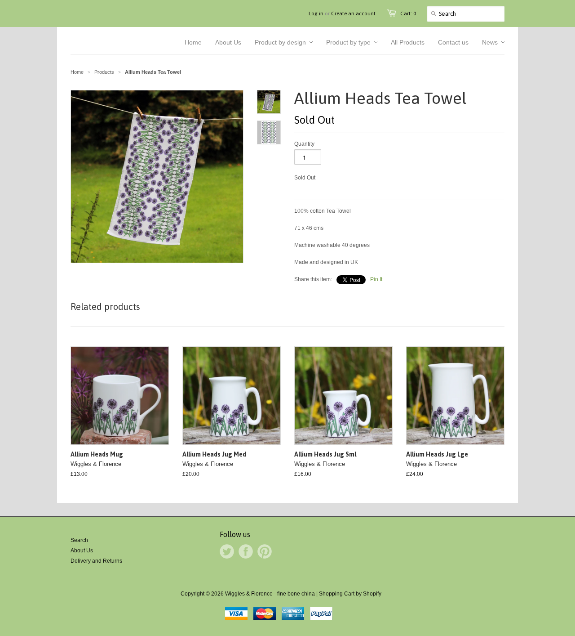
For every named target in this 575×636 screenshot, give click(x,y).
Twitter (227, 551)
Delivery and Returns (96, 561)
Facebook (246, 551)
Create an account (353, 13)
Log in (316, 13)
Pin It (376, 279)
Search (79, 540)
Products (104, 72)
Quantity (304, 144)
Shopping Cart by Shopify (350, 594)
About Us (82, 550)
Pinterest (264, 551)
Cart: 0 (408, 13)
